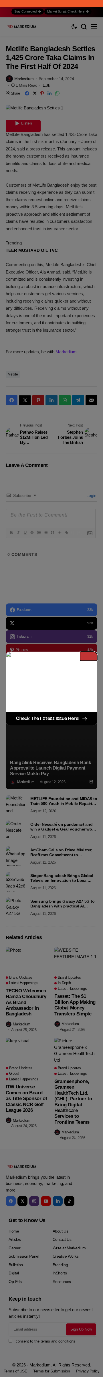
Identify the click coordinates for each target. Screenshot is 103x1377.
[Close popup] (88, 656)
